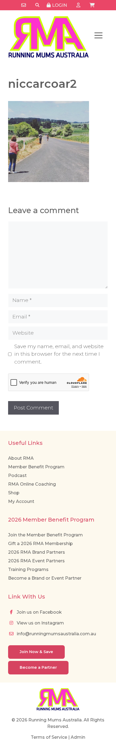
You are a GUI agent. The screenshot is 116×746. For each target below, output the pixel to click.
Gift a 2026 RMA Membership (40, 543)
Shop (13, 492)
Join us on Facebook (39, 612)
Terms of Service (49, 737)
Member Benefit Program (36, 466)
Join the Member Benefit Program (45, 534)
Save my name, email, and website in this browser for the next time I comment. (59, 354)
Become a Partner (38, 667)
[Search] (37, 5)
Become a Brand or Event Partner (44, 578)
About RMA (21, 458)
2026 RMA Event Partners (36, 560)
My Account (21, 501)
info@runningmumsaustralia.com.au (56, 633)
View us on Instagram (40, 623)
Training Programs (28, 569)
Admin (78, 737)
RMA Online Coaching (32, 484)
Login (59, 5)
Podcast (17, 475)
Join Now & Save (36, 651)
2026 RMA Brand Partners (36, 552)
